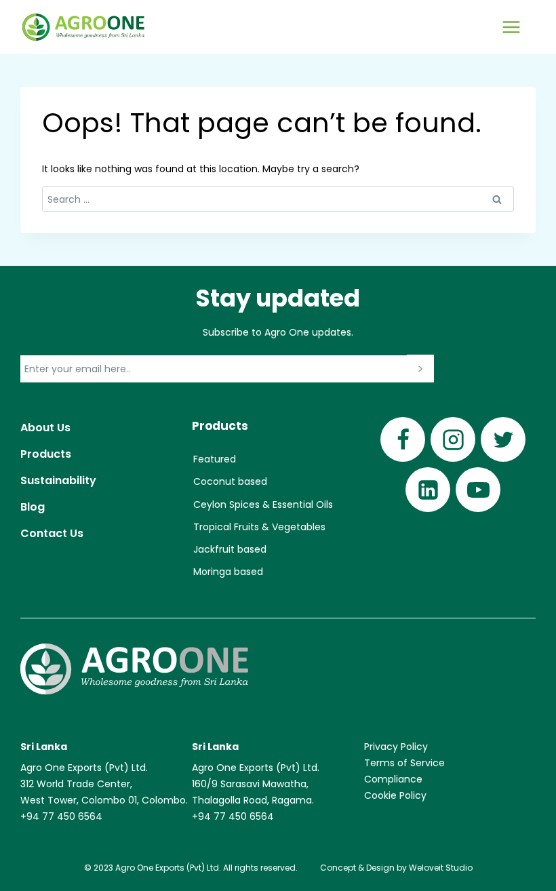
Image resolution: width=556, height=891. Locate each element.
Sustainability (58, 480)
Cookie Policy (395, 795)
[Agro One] (83, 27)
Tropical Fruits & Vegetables (259, 527)
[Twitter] (503, 439)
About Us (45, 427)
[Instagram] (453, 439)
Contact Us (51, 533)
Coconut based (230, 481)
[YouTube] (478, 489)
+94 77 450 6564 (61, 816)
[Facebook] (402, 439)
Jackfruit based (229, 549)
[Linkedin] (427, 489)
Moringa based (228, 571)
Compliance (393, 779)
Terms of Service (404, 763)
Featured (214, 459)
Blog (32, 507)
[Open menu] (511, 27)
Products (45, 454)
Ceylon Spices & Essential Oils (263, 504)
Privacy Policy (396, 746)
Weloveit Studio (441, 867)
